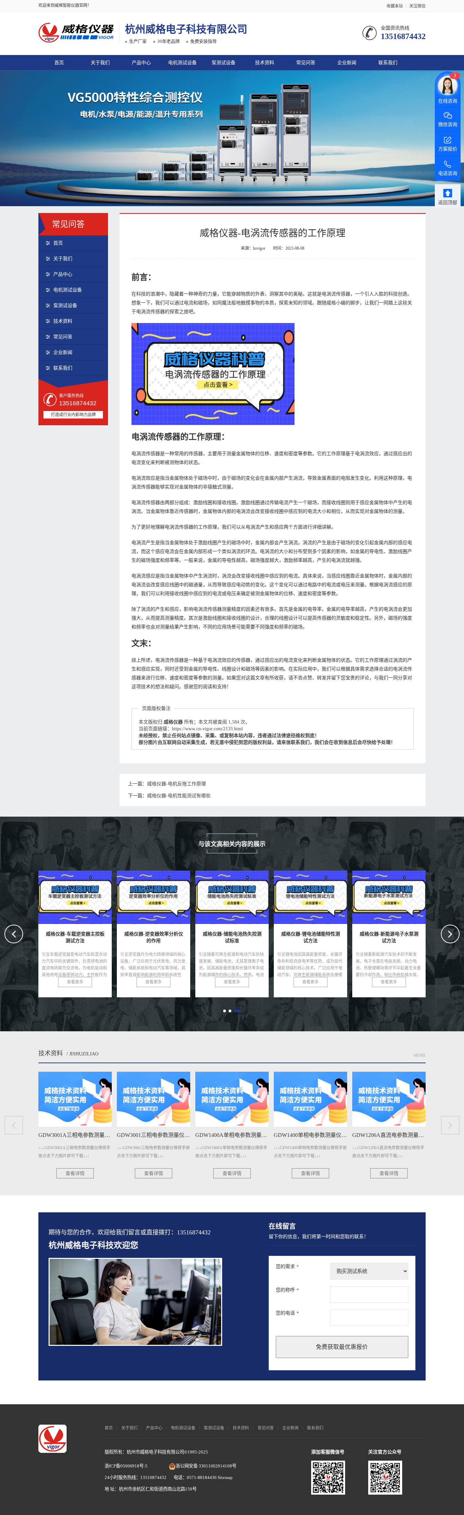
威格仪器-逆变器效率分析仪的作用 (93, 895)
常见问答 (305, 62)
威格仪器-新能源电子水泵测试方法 (328, 895)
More (420, 1055)
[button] (224, 1011)
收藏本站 (395, 6)
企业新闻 (346, 62)
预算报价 (247, 1476)
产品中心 (141, 62)
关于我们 (100, 62)
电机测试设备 (182, 62)
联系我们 (387, 62)
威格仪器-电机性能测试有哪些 (179, 795)
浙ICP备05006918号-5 (126, 1465)
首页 (59, 62)
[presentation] (13, 934)
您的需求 (287, 1266)
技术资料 (264, 62)
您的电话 (287, 1313)
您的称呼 (287, 1290)
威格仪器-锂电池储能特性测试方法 (250, 895)
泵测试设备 (223, 62)
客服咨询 (291, 1476)
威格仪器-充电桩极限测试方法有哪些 (410, 895)
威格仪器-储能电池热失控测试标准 (171, 895)
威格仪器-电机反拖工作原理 (176, 783)
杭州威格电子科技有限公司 (186, 29)
